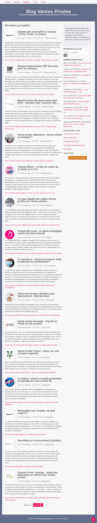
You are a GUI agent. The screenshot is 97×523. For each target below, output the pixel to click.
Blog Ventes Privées (46, 519)
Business (17, 2)
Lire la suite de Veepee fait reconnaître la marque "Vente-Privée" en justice (31, 60)
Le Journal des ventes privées (74, 145)
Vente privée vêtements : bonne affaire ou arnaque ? (40, 136)
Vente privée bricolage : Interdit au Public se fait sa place (37, 322)
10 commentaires (49, 417)
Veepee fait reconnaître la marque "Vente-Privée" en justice (37, 32)
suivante (37, 505)
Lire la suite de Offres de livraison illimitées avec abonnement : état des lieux (32, 315)
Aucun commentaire (51, 38)
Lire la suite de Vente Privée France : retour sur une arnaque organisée (30, 372)
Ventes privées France (71, 134)
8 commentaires (45, 385)
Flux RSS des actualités (77, 158)
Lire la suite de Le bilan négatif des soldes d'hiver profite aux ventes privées (32, 225)
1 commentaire (49, 300)
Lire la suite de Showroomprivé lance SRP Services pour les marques (29, 94)
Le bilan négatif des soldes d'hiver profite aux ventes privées (37, 200)
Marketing (26, 2)
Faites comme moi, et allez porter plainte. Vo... (76, 110)
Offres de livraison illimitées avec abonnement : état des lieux (36, 294)
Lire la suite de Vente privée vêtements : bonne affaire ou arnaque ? (29, 161)
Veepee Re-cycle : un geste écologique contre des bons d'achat (40, 232)
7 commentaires (45, 357)
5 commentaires (46, 237)
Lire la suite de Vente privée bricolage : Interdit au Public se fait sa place (31, 345)
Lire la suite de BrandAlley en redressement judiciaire (24, 466)
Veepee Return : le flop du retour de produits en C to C (38, 168)
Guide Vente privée (70, 138)
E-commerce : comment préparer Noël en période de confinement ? (39, 260)
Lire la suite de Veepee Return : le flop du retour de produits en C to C (30, 193)
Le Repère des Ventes (71, 141)
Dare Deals (67, 149)
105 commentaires (46, 173)
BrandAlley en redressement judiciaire (39, 440)
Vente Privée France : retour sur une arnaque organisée (38, 352)
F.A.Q (35, 2)
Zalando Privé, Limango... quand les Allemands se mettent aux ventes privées (38, 475)
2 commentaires (45, 481)
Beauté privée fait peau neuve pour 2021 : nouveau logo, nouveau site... (38, 101)
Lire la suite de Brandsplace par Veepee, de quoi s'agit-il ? (26, 434)
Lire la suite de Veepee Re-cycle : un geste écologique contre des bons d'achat (33, 253)
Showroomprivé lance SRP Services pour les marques (38, 67)
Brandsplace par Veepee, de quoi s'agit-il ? (36, 411)
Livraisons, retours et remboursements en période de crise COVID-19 (40, 379)
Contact (43, 2)
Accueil (7, 2)
